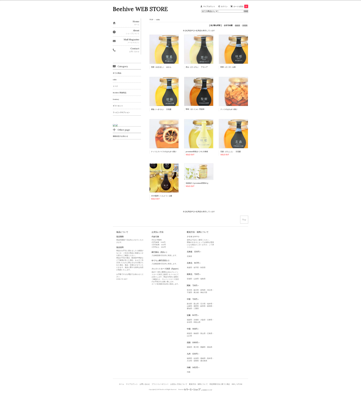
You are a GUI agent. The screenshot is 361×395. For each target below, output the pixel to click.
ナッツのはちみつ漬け (228, 109)
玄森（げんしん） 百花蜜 (230, 151)
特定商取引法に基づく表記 (220, 384)
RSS (233, 384)
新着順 (244, 25)
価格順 (237, 25)
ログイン (224, 6)
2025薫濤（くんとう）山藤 (161, 196)
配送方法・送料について (198, 384)
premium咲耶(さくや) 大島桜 (197, 151)
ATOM (239, 384)
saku (158, 19)
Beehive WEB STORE (140, 9)
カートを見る (240, 6)
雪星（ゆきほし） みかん (161, 67)
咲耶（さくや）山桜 (228, 67)
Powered (181, 389)
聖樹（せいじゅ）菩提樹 (195, 109)
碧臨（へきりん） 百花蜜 (161, 109)
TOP (151, 19)
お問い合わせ (145, 384)
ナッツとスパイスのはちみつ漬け (163, 151)
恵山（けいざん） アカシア (197, 67)
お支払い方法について (178, 384)
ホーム (121, 384)
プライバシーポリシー (160, 384)
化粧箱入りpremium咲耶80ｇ (197, 183)
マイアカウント (209, 6)
